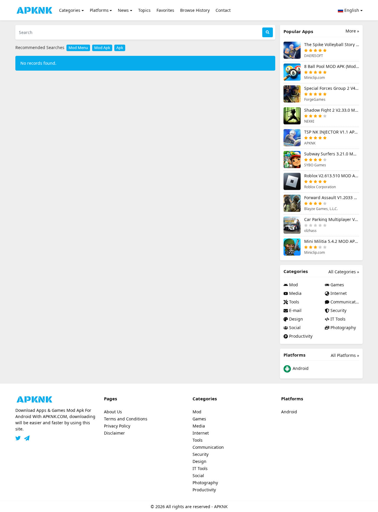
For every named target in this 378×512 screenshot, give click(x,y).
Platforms (99, 10)
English (351, 10)
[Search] (267, 32)
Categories (69, 10)
